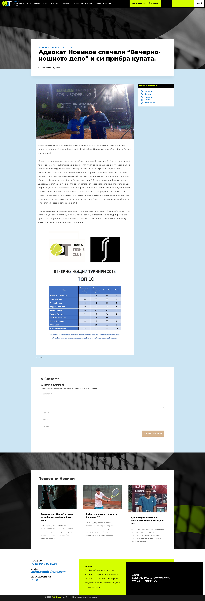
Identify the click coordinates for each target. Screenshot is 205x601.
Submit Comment (153, 433)
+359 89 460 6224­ (44, 563)
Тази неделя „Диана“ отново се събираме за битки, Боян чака (57, 517)
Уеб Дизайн (57, 597)
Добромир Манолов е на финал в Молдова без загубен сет (147, 520)
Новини (43, 47)
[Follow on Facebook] (32, 580)
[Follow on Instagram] (37, 580)
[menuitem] (29, 3)
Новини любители (61, 47)
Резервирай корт (145, 3)
